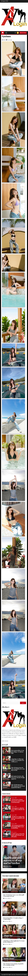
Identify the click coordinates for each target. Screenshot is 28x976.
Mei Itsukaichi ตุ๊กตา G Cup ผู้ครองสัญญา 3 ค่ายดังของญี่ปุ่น (17, 752)
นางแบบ (12, 797)
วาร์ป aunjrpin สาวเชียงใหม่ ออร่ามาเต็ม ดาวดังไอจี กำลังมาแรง (17, 810)
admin (4, 39)
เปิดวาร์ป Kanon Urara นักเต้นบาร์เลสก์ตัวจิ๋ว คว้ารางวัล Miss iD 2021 (18, 769)
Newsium (18, 974)
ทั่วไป (12, 832)
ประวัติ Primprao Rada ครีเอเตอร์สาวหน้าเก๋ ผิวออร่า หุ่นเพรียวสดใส (17, 835)
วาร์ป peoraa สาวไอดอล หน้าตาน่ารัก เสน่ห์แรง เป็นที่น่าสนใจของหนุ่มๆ (17, 801)
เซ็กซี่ (15, 797)
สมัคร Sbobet (5, 741)
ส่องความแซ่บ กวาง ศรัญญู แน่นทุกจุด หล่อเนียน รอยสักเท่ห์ (13, 860)
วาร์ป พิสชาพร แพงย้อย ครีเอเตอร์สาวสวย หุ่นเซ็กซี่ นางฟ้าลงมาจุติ (18, 818)
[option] (14, 751)
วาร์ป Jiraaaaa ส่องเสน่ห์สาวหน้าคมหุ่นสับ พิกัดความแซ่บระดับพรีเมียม (17, 827)
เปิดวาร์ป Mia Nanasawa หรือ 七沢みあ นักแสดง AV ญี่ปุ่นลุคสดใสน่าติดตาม (17, 786)
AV (11, 748)
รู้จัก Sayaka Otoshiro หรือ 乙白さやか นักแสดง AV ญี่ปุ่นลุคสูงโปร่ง (18, 778)
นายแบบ (5, 847)
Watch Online (23, 32)
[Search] (15, 33)
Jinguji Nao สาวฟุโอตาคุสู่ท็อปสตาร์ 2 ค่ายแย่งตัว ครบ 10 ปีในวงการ (17, 760)
